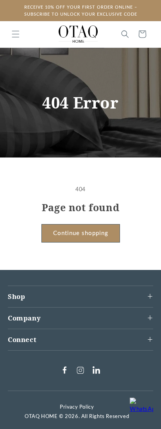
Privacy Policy (77, 407)
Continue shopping (80, 233)
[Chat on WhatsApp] (141, 409)
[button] (15, 34)
